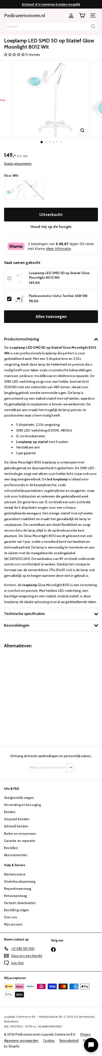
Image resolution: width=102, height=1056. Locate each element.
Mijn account (13, 924)
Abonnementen (16, 855)
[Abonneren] (70, 767)
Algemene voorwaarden (21, 1040)
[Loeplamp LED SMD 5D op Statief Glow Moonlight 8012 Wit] (33, 694)
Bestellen (11, 848)
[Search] (93, 26)
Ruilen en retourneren (20, 833)
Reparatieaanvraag (17, 888)
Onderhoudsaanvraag (19, 881)
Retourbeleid (69, 1040)
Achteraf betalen (16, 826)
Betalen (9, 812)
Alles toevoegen (51, 316)
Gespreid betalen (16, 819)
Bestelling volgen (16, 910)
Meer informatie (58, 248)
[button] (14, 54)
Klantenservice (14, 874)
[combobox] (51, 26)
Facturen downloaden (20, 903)
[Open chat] (91, 1045)
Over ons (10, 917)
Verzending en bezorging (22, 805)
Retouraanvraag (15, 896)
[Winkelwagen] (82, 15)
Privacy (85, 1034)
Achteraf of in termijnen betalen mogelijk (51, 4)
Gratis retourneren (18, 163)
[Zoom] (82, 130)
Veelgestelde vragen (19, 798)
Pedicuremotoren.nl (24, 15)
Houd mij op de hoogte (51, 226)
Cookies (49, 1040)
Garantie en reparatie (19, 841)
